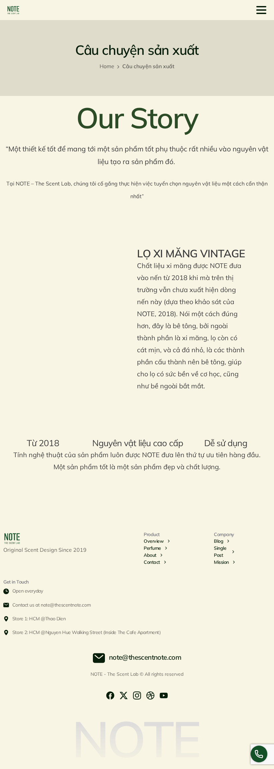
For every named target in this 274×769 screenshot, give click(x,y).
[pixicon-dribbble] (150, 694)
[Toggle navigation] (261, 10)
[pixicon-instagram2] (137, 694)
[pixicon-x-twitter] (123, 694)
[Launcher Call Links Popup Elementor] (259, 754)
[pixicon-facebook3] (110, 694)
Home (107, 66)
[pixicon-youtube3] (163, 694)
